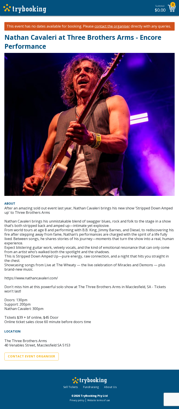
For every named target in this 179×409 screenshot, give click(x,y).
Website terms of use (98, 400)
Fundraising (91, 387)
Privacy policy (77, 400)
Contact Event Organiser (31, 356)
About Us (110, 387)
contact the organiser (112, 26)
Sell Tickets (70, 387)
